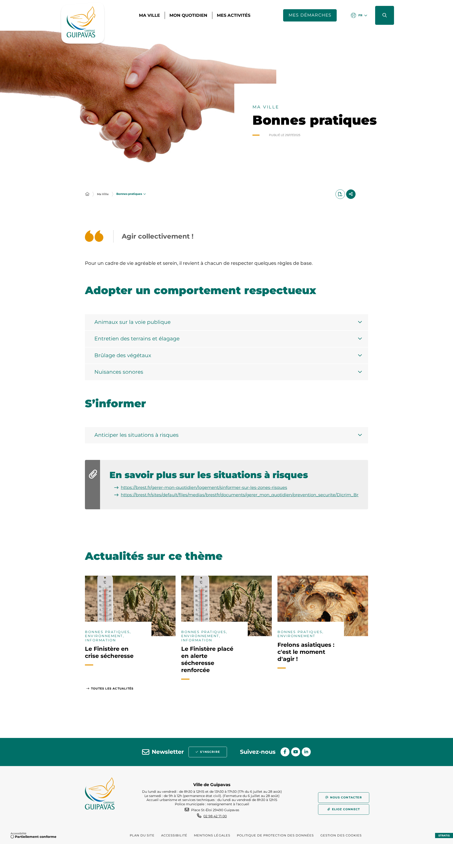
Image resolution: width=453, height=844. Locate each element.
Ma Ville (103, 194)
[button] (384, 15)
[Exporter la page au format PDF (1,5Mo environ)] (340, 194)
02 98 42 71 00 (215, 816)
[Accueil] (87, 194)
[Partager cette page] (351, 194)
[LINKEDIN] (306, 752)
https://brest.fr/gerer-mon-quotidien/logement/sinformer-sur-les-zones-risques (204, 487)
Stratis (444, 835)
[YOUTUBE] (295, 752)
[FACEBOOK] (285, 752)
